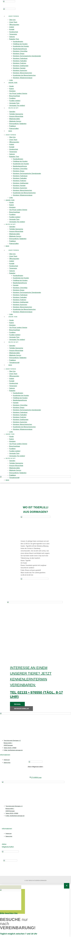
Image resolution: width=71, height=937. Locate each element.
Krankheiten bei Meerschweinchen (24, 75)
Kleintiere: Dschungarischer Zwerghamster (27, 56)
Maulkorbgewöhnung (20, 49)
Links (11, 80)
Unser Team (13, 22)
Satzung (12, 36)
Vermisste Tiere (14, 103)
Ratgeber (12, 273)
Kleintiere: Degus (18, 53)
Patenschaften (14, 128)
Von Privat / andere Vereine (18, 93)
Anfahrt (11, 27)
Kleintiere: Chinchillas (20, 51)
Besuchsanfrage (14, 96)
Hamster (15, 285)
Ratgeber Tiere (14, 39)
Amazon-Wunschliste (16, 116)
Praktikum (12, 126)
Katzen (11, 88)
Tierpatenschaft (14, 362)
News (10, 131)
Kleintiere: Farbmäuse (20, 58)
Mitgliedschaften (14, 119)
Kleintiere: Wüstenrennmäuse (22, 78)
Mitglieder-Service (15, 121)
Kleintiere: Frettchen (19, 63)
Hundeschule (13, 32)
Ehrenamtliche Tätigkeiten (17, 123)
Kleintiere (12, 91)
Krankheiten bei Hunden (21, 46)
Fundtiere (12, 98)
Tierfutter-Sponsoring (16, 114)
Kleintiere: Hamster (19, 68)
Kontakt (11, 29)
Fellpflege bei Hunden (20, 44)
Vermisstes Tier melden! (17, 105)
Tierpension (13, 34)
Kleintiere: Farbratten (20, 61)
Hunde (11, 86)
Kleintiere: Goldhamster (20, 65)
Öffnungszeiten (14, 24)
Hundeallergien (18, 41)
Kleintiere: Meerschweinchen (22, 73)
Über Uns (12, 20)
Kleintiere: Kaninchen (20, 70)
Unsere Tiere (12, 82)
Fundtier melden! (14, 100)
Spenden (12, 111)
